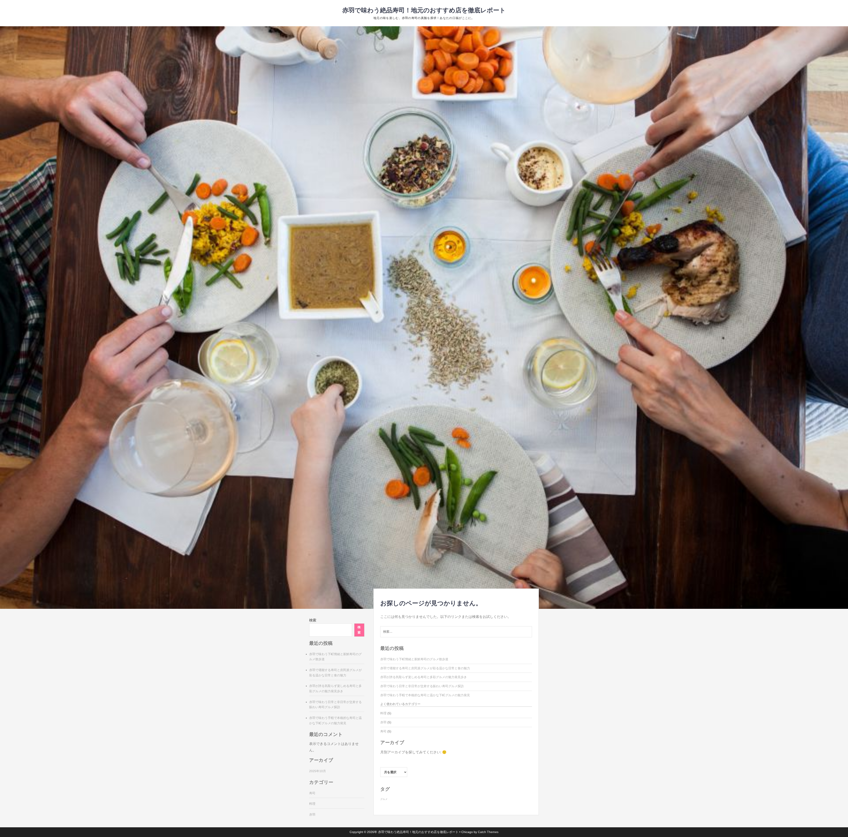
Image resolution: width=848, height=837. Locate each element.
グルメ (384, 799)
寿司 (383, 731)
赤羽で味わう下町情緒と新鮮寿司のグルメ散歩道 (414, 659)
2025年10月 (317, 771)
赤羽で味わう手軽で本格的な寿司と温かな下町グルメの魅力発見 (425, 695)
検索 (312, 620)
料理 (383, 713)
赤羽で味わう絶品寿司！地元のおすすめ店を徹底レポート (424, 10)
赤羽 (383, 722)
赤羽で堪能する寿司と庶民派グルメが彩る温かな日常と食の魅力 (425, 668)
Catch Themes (488, 832)
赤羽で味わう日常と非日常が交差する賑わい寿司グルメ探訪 (422, 686)
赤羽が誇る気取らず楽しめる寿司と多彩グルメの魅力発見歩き (423, 677)
